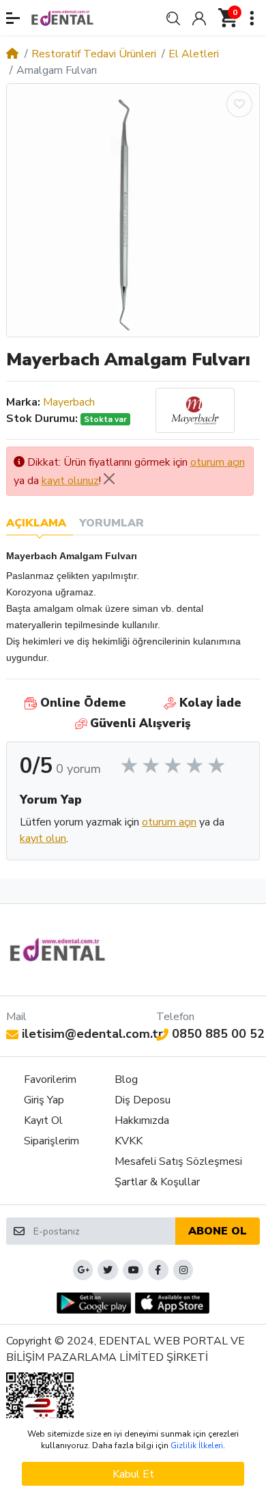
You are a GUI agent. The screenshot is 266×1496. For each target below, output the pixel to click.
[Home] (12, 53)
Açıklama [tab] (36, 523)
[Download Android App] (94, 1303)
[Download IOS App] (172, 1303)
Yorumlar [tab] (111, 523)
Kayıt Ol (43, 1120)
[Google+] (83, 1270)
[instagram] (183, 1270)
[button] (13, 18)
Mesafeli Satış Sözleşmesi (178, 1161)
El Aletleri (193, 53)
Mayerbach (69, 402)
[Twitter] (108, 1270)
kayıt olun (43, 838)
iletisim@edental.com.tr (92, 1034)
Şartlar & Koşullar (157, 1181)
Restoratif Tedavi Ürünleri (93, 53)
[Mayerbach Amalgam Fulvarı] (133, 210)
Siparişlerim (51, 1140)
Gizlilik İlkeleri (197, 1445)
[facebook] (158, 1270)
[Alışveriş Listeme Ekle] (239, 104)
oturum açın (217, 462)
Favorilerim (50, 1079)
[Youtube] (133, 1270)
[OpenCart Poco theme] (63, 18)
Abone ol (217, 1231)
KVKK (129, 1140)
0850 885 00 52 (218, 1034)
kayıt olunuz (70, 480)
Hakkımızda (142, 1120)
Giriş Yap (44, 1099)
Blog (126, 1079)
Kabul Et (133, 1474)
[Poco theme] (57, 950)
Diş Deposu (143, 1099)
